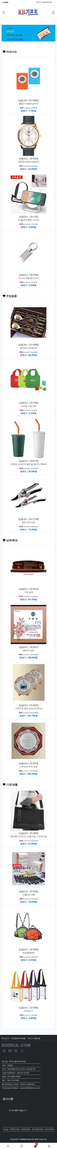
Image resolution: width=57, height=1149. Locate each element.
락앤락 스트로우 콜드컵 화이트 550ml (28, 464)
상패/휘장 (11, 540)
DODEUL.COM (16, 1045)
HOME (5, 2)
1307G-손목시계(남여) (28, 162)
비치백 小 (28, 1011)
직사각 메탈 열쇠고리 (28, 278)
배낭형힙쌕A (29, 953)
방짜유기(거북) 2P (28, 348)
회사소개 (5, 1038)
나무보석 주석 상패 (28, 767)
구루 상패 (28, 592)
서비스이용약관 (33, 1038)
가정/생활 (11, 784)
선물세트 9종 (28, 895)
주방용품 (11, 296)
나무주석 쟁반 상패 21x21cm (28, 708)
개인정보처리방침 (18, 1038)
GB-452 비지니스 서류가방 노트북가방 (28, 836)
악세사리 (11, 51)
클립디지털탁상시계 (28, 104)
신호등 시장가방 (28, 406)
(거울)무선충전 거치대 (28, 220)
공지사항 (8, 1098)
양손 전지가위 (28, 522)
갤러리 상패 (28, 650)
